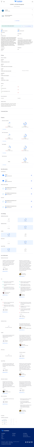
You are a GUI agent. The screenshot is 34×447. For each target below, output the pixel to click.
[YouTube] (26, 442)
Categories (13, 434)
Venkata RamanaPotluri (7, 292)
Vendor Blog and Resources (26, 436)
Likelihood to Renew (3, 223)
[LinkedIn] (32, 442)
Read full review (5, 271)
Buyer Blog (13, 435)
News (2, 437)
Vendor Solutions (25, 434)
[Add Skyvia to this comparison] (31, 175)
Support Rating (3, 246)
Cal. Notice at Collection (4, 442)
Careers (2, 436)
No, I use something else (28, 26)
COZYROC (6, 10)
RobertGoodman (23, 327)
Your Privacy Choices (16, 441)
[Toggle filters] (1, 2)
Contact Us (2, 438)
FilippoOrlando (23, 344)
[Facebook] (28, 442)
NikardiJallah (23, 294)
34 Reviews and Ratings (7, 16)
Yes (22, 26)
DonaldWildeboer (24, 273)
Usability (2, 231)
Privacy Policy (11, 441)
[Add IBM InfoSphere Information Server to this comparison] (31, 188)
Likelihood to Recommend (4, 216)
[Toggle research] (4, 2)
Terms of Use (3, 441)
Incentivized (4, 368)
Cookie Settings (11, 442)
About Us (2, 434)
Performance (3, 238)
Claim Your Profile (25, 435)
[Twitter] (30, 442)
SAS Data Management (8, 15)
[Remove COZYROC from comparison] (32, 9)
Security (7, 441)
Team (2, 435)
